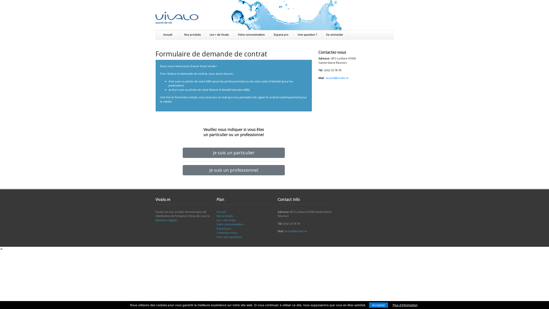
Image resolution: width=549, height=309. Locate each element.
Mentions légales (166, 220)
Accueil (167, 34)
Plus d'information (405, 305)
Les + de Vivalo (219, 34)
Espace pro (281, 34)
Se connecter (334, 34)
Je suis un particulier (234, 153)
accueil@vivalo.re (337, 78)
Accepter (378, 305)
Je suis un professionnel (233, 170)
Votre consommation (251, 34)
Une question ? (307, 34)
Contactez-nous (227, 233)
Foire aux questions (229, 237)
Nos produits (192, 34)
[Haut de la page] (1, 249)
